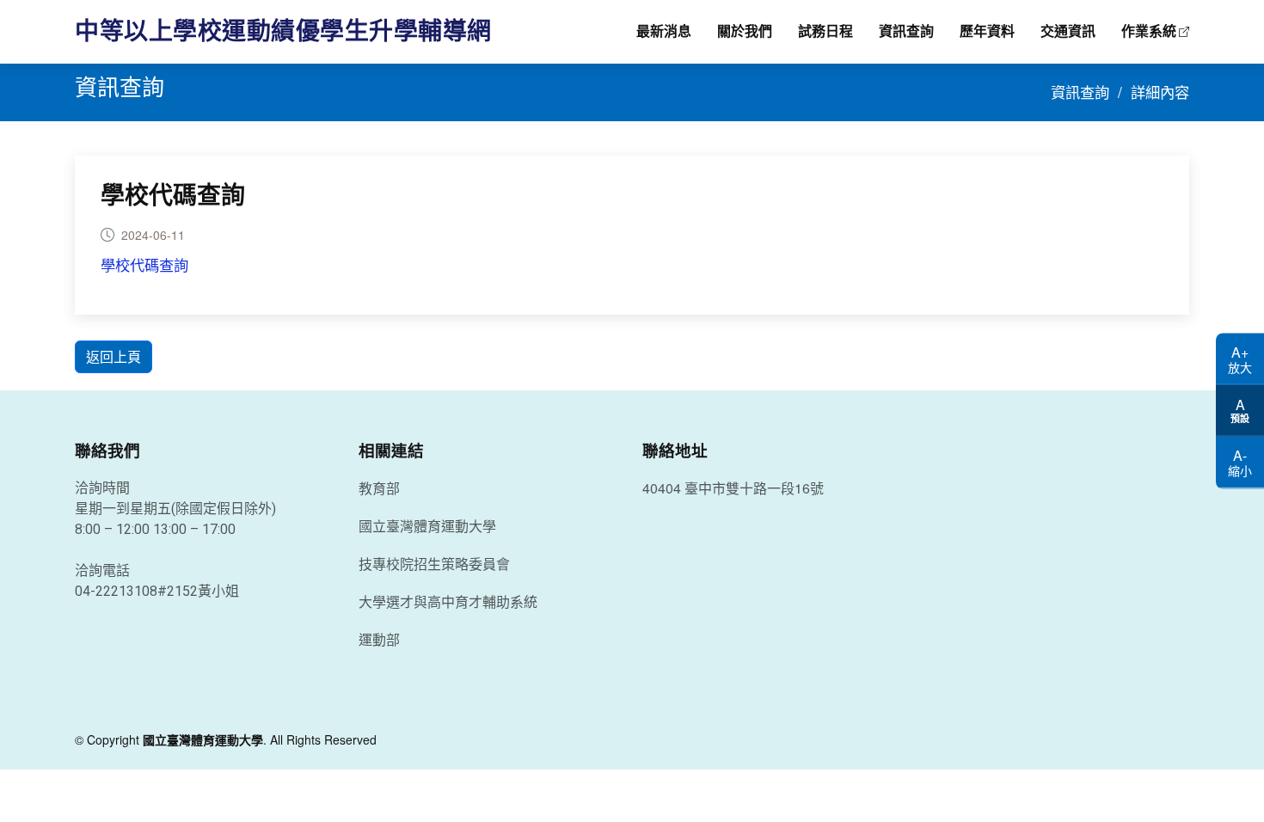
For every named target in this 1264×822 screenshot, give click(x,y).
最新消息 (663, 31)
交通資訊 (1067, 31)
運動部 (379, 640)
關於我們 (744, 31)
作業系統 (1148, 31)
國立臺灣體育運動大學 (427, 526)
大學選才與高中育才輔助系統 (448, 602)
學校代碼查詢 (173, 195)
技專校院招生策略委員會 (434, 564)
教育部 (379, 488)
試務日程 (825, 31)
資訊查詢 (906, 31)
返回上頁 (113, 356)
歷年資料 (987, 31)
